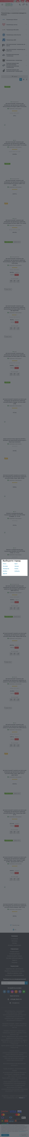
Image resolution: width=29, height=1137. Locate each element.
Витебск (5, 571)
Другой (5, 573)
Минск (4, 563)
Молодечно (6, 568)
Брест (16, 563)
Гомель (16, 568)
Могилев (5, 566)
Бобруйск (17, 571)
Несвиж (17, 566)
